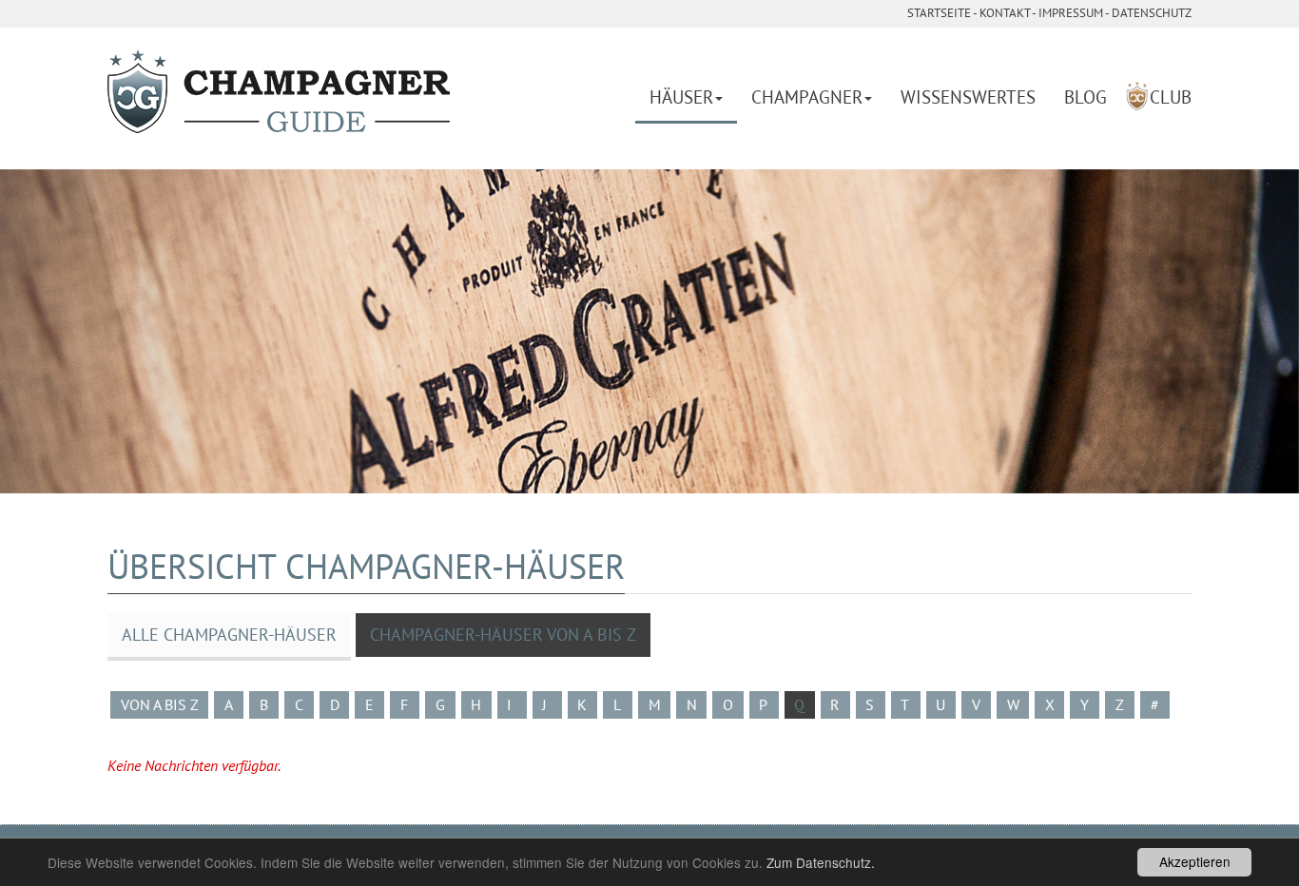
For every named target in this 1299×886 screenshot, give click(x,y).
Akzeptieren (1195, 861)
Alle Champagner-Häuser (229, 634)
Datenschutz (1152, 13)
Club (1171, 97)
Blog (1085, 97)
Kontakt (1004, 13)
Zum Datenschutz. (820, 862)
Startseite (939, 13)
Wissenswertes (968, 97)
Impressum (1070, 13)
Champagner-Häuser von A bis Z (503, 634)
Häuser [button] (681, 97)
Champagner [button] (807, 97)
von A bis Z (160, 704)
